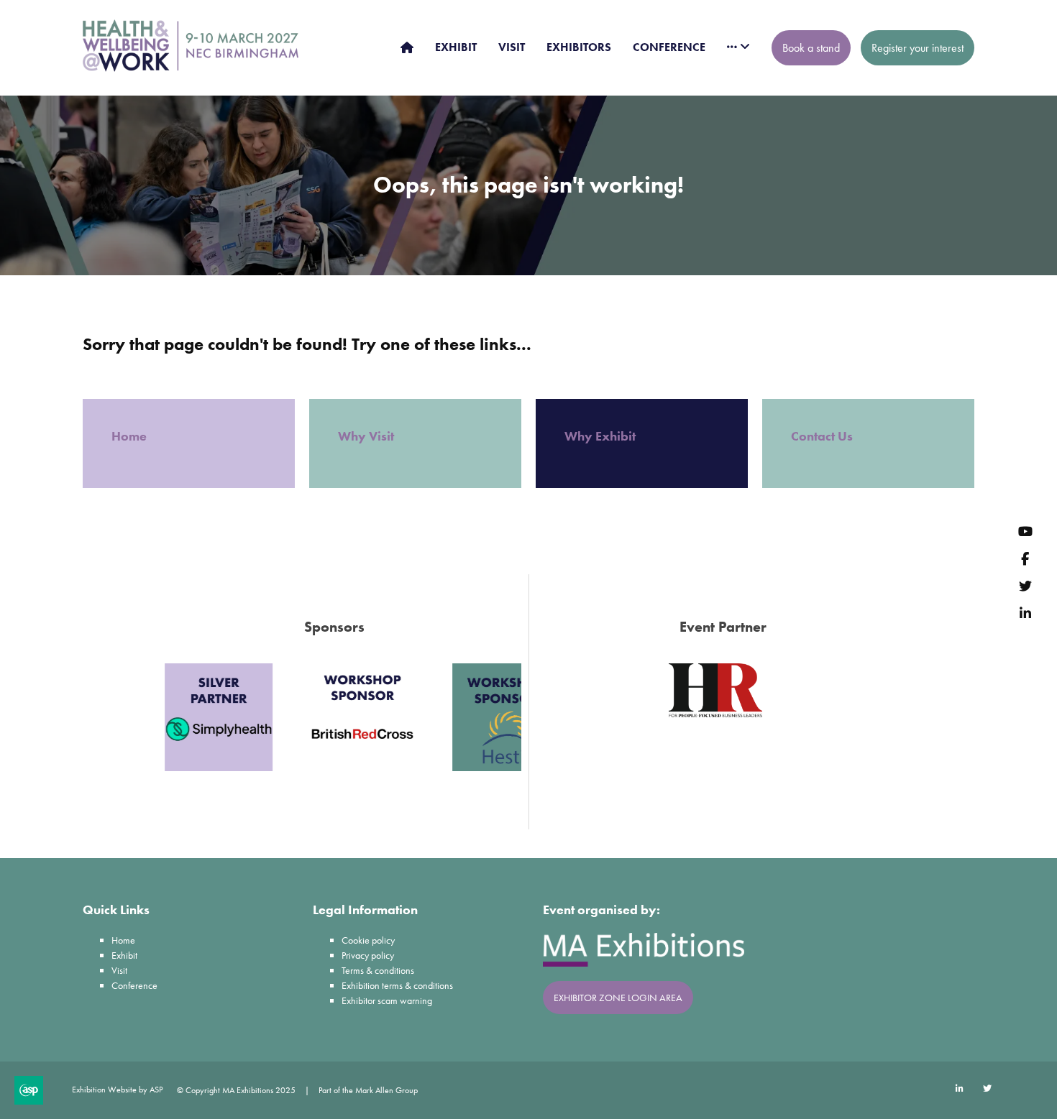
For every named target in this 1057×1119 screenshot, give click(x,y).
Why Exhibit (601, 436)
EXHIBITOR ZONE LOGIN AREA (618, 997)
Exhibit (124, 955)
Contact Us (822, 436)
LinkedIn (1025, 612)
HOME (407, 47)
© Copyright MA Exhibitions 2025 (236, 1090)
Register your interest (917, 47)
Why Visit (367, 436)
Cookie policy (368, 940)
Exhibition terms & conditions (397, 985)
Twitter (1025, 585)
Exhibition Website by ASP (117, 1089)
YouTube (1025, 530)
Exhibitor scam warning (387, 1000)
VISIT (511, 47)
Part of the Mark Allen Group (368, 1090)
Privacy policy (368, 955)
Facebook (1025, 558)
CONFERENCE (669, 47)
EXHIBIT (456, 47)
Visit (119, 970)
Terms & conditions (378, 970)
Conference (134, 985)
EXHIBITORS (578, 47)
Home (130, 436)
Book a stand (811, 47)
